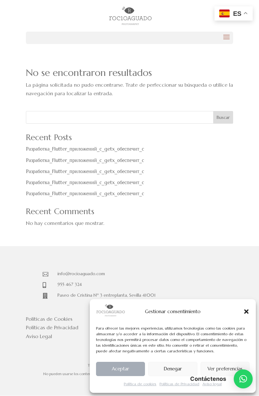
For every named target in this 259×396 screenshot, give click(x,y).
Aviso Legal (39, 336)
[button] (246, 311)
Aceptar (120, 369)
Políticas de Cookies (49, 319)
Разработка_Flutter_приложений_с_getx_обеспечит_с (85, 148)
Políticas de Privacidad (179, 383)
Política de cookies (140, 383)
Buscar (223, 117)
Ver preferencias (225, 369)
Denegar (173, 369)
